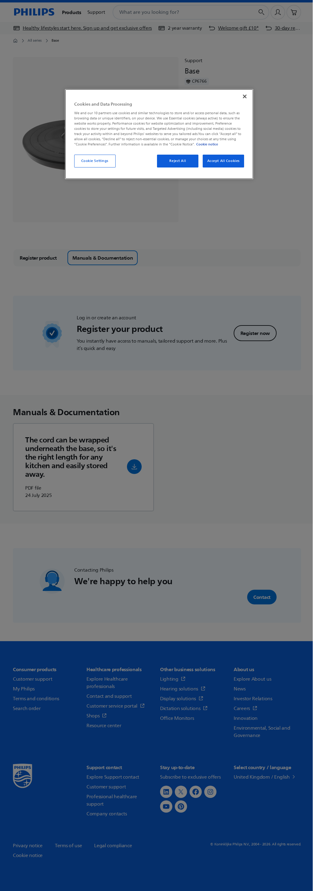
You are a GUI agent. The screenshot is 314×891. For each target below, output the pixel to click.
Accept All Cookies (223, 161)
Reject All (177, 161)
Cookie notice (207, 144)
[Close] (244, 96)
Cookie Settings (95, 161)
